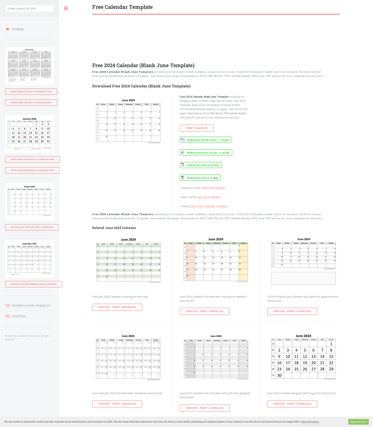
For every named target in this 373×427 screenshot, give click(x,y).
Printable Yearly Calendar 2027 (31, 102)
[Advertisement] (179, 36)
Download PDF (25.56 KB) (203, 165)
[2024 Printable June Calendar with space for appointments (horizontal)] (303, 261)
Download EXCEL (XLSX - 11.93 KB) (208, 152)
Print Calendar (196, 128)
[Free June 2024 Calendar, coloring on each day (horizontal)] (128, 261)
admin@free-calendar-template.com (31, 305)
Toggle (66, 8)
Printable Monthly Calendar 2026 (32, 159)
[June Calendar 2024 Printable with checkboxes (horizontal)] (128, 358)
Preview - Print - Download (117, 307)
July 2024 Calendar (209, 197)
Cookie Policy (19, 316)
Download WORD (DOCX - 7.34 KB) (208, 140)
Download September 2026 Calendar (34, 284)
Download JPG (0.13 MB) (202, 178)
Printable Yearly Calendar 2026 (31, 91)
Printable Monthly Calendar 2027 (32, 170)
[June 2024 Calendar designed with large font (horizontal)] (303, 358)
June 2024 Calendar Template (209, 206)
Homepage (18, 28)
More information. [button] (310, 421)
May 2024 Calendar (213, 188)
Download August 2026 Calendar (32, 227)
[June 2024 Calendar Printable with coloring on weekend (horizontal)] (216, 261)
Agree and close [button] (359, 422)
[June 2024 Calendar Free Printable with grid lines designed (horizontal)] (216, 358)
